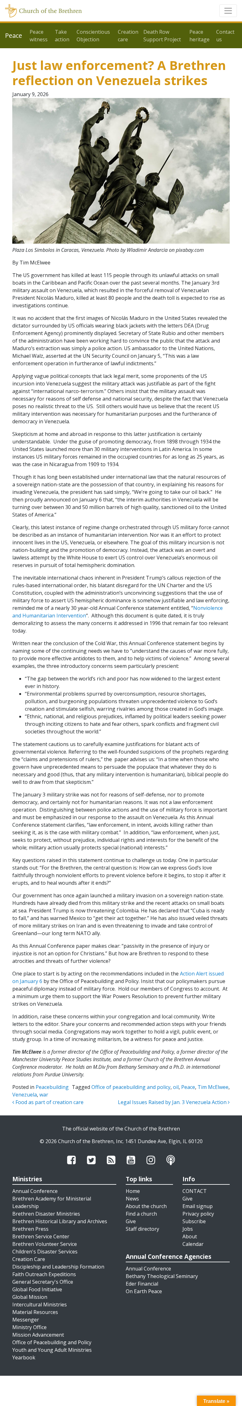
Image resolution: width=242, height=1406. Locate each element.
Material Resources (35, 1312)
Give (131, 1221)
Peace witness (39, 35)
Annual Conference (35, 1191)
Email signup (197, 1206)
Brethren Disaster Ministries (46, 1213)
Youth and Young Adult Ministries (52, 1349)
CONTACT (194, 1191)
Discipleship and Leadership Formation (58, 1266)
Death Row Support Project (162, 35)
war (43, 1094)
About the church (146, 1206)
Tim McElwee (213, 1087)
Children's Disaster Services (45, 1251)
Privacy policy (198, 1213)
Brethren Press (30, 1228)
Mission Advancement (38, 1334)
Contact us (225, 35)
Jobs (187, 1228)
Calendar (193, 1244)
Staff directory (142, 1228)
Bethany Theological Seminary (162, 1276)
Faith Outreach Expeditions (44, 1274)
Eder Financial (142, 1283)
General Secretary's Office (42, 1281)
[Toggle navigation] (228, 10)
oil (176, 1087)
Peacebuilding (52, 1087)
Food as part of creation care (49, 1102)
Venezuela (24, 1094)
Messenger (25, 1319)
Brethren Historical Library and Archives (59, 1221)
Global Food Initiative (37, 1289)
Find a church (141, 1213)
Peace (188, 1087)
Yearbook (23, 1357)
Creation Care (28, 1259)
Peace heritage (199, 35)
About (189, 1236)
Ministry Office (29, 1327)
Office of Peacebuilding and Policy (51, 1342)
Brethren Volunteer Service (44, 1244)
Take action (62, 35)
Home (133, 1191)
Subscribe (194, 1221)
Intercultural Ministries (39, 1304)
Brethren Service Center (40, 1236)
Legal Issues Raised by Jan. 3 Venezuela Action (173, 1102)
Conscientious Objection (93, 35)
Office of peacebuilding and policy (130, 1087)
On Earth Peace (144, 1291)
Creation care (128, 35)
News (132, 1198)
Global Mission (29, 1296)
